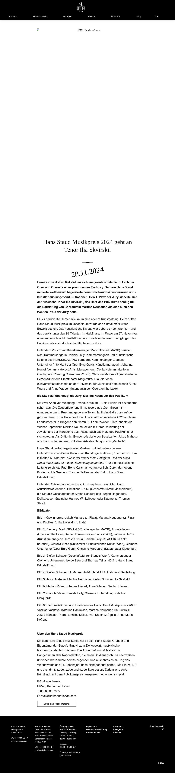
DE (156, 16)
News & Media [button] (40, 16)
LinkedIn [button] (117, 732)
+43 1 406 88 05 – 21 (44, 747)
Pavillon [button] (91, 16)
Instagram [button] (118, 729)
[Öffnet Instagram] (166, 16)
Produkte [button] (12, 16)
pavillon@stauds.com (44, 750)
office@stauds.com (19, 740)
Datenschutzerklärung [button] (96, 729)
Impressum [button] (91, 726)
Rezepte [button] (67, 16)
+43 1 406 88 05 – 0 (19, 737)
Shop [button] (138, 16)
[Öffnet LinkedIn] (170, 16)
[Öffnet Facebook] (162, 16)
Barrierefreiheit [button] (93, 732)
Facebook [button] (118, 726)
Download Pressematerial (56, 703)
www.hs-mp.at (114, 674)
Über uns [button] (115, 16)
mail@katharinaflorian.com (58, 696)
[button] (81, 7)
